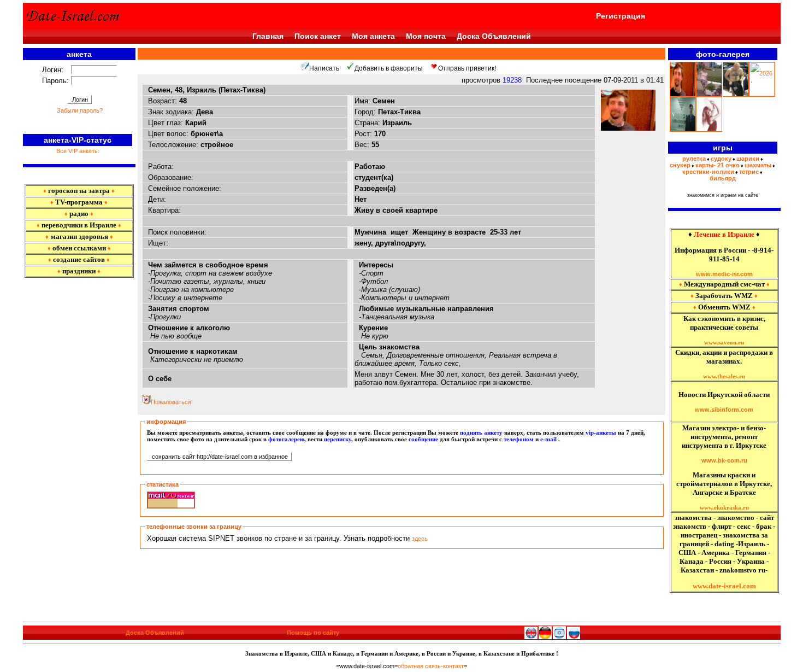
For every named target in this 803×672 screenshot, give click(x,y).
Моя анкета (373, 36)
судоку (721, 158)
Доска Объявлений (494, 36)
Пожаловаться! (172, 402)
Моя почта (426, 36)
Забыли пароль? (80, 110)
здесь (420, 538)
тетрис (749, 171)
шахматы (758, 165)
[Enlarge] (628, 128)
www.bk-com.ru (724, 460)
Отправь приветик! (467, 68)
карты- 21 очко (717, 165)
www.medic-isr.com (724, 274)
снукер (680, 165)
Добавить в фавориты (389, 68)
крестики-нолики (708, 171)
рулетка (694, 158)
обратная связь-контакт (431, 666)
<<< (145, 54)
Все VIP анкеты (77, 151)
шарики (747, 158)
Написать (324, 68)
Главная (268, 36)
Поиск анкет (317, 36)
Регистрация (620, 15)
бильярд (723, 178)
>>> (656, 54)
